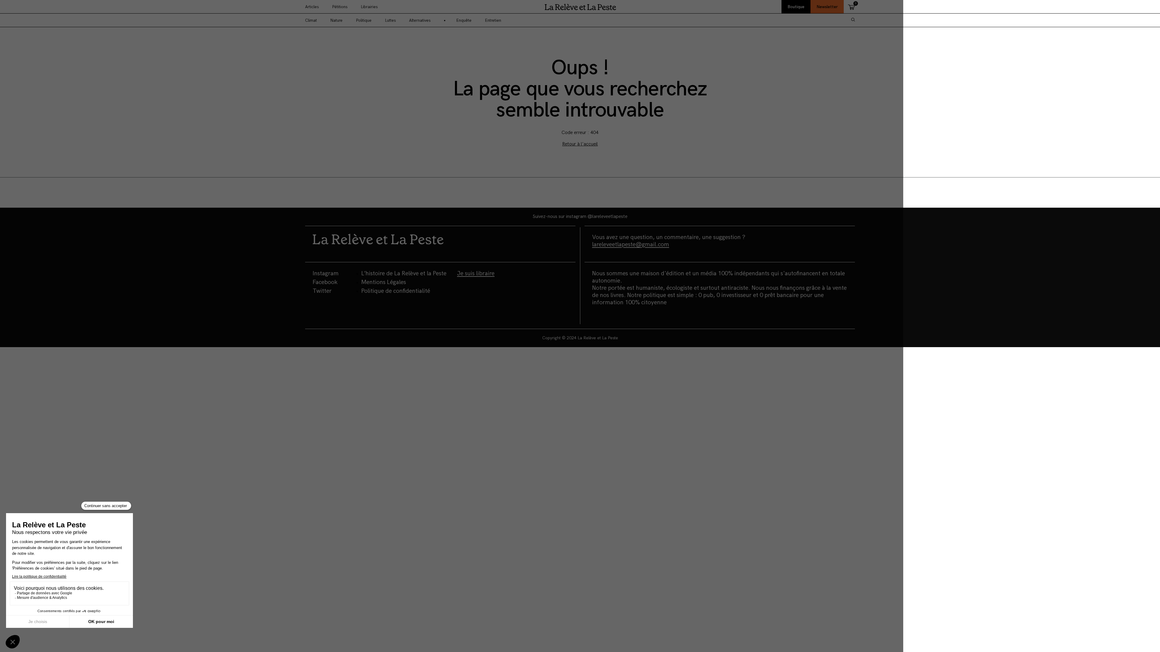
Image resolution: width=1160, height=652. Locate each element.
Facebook (325, 282)
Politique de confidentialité (395, 291)
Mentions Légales (383, 282)
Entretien (493, 20)
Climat (311, 20)
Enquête (464, 20)
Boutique (796, 6)
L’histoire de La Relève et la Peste (403, 273)
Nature (336, 20)
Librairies (369, 6)
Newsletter (827, 6)
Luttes (390, 20)
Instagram (326, 273)
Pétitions (339, 6)
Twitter (322, 291)
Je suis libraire (476, 273)
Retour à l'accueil (580, 144)
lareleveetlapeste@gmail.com (630, 244)
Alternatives (419, 20)
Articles (312, 6)
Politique (364, 20)
